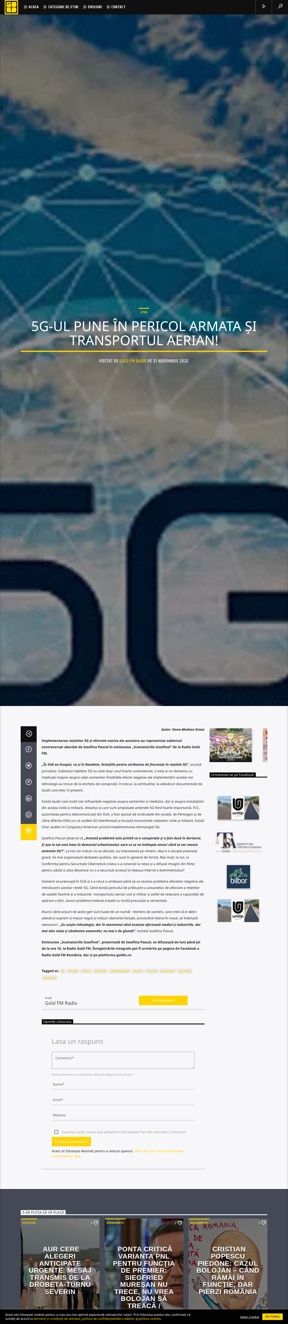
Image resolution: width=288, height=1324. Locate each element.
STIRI (143, 336)
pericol (137, 1024)
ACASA (34, 7)
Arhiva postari (163, 1053)
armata (73, 1024)
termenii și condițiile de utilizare (57, 1318)
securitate (167, 1024)
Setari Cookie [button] (249, 1317)
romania (151, 1024)
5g (62, 1024)
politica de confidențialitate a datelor (108, 1318)
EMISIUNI (95, 7)
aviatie (86, 1024)
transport (49, 1030)
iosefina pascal (119, 1024)
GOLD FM (100, 1024)
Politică (29, 1275)
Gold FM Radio (133, 385)
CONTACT (118, 7)
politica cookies (150, 1318)
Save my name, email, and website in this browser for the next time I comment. (124, 1184)
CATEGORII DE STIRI (63, 7)
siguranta (184, 1024)
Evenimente (115, 1275)
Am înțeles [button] (272, 1317)
